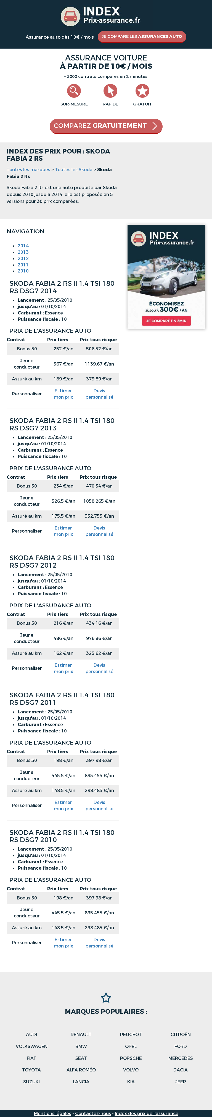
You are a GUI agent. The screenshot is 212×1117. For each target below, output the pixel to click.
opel (131, 1046)
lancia (81, 1082)
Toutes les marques (28, 170)
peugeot (131, 1034)
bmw (81, 1046)
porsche (131, 1058)
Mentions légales (52, 1113)
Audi (31, 1034)
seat (81, 1058)
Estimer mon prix (63, 394)
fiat (31, 1058)
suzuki (31, 1082)
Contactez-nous (93, 1113)
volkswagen (31, 1046)
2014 (23, 246)
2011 (23, 265)
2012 (23, 258)
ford (180, 1046)
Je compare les (142, 36)
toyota (31, 1070)
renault (81, 1034)
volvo (131, 1070)
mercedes (180, 1058)
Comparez (100, 125)
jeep (180, 1082)
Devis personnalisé (99, 394)
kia (131, 1082)
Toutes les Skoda (73, 170)
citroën (181, 1034)
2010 (23, 271)
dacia (180, 1070)
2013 (23, 252)
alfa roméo (81, 1070)
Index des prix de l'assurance (146, 1113)
